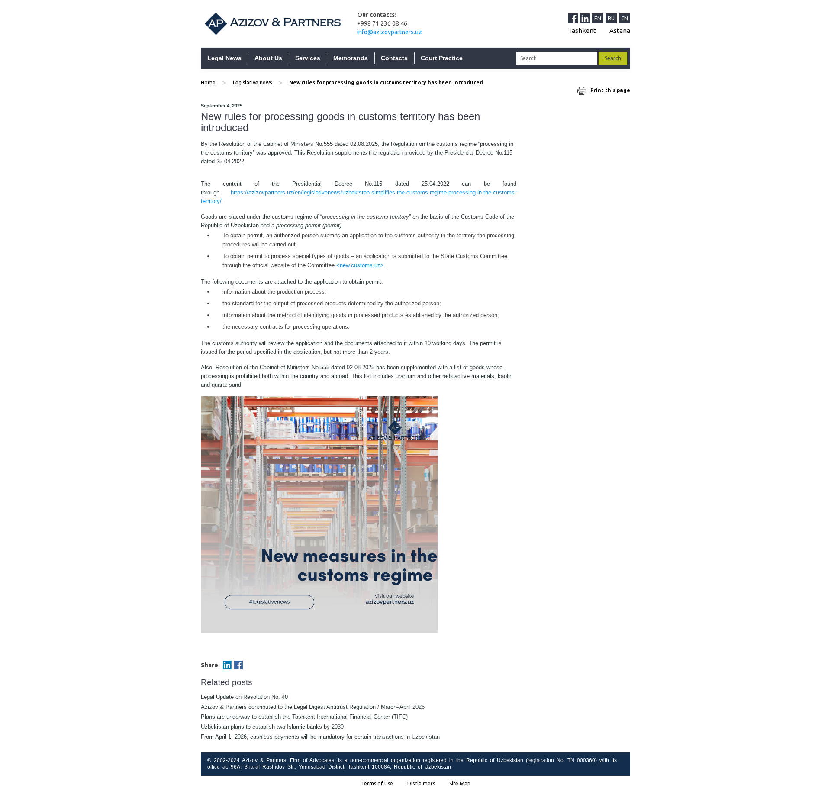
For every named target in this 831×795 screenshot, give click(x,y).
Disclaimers (421, 783)
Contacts (394, 58)
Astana (619, 30)
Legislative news (252, 82)
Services (307, 58)
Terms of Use (377, 783)
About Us (268, 58)
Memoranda (350, 58)
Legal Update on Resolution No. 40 (244, 697)
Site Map (459, 783)
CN (624, 18)
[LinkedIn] (586, 18)
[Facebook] (238, 665)
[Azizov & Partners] (272, 24)
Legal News (224, 58)
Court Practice (442, 58)
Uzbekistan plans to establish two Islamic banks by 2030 (272, 727)
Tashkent (582, 30)
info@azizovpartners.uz (389, 32)
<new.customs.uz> (360, 265)
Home (208, 82)
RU (611, 18)
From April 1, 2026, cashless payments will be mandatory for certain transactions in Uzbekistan (320, 737)
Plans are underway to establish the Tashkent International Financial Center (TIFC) (304, 717)
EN (597, 18)
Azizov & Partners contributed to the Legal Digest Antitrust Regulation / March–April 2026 (313, 707)
